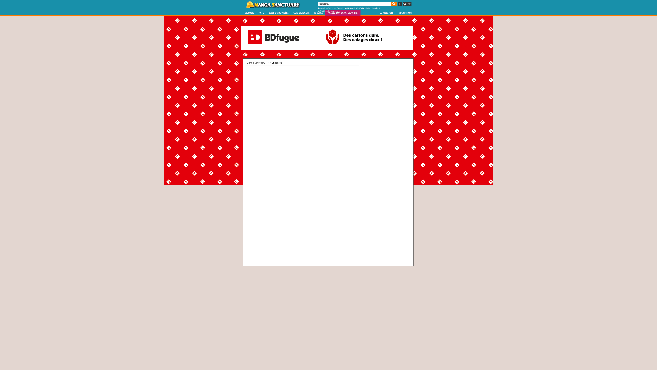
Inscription (405, 12)
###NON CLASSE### (354, 8)
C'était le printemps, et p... (330, 11)
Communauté (301, 12)
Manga (273, 4)
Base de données (279, 12)
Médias (318, 12)
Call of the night (372, 8)
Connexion (386, 12)
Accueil (249, 12)
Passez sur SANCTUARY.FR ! (343, 12)
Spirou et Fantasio (336, 8)
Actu (261, 12)
